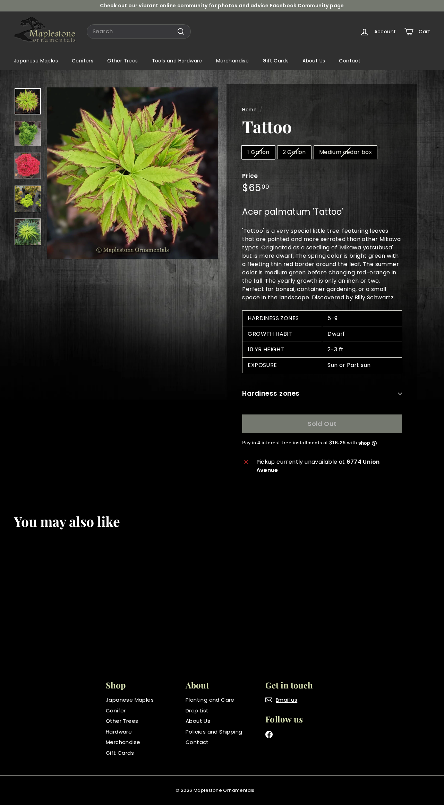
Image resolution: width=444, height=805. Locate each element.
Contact (349, 60)
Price (250, 176)
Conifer (116, 710)
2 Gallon (294, 152)
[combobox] (139, 31)
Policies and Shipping (214, 731)
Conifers (82, 60)
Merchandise (232, 60)
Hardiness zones (270, 393)
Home (249, 109)
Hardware (119, 731)
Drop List (197, 710)
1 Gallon (258, 152)
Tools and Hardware (177, 60)
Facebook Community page (307, 5)
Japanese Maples (36, 60)
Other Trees (122, 60)
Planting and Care (210, 699)
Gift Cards (276, 60)
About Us (313, 60)
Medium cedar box (345, 152)
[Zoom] (132, 173)
